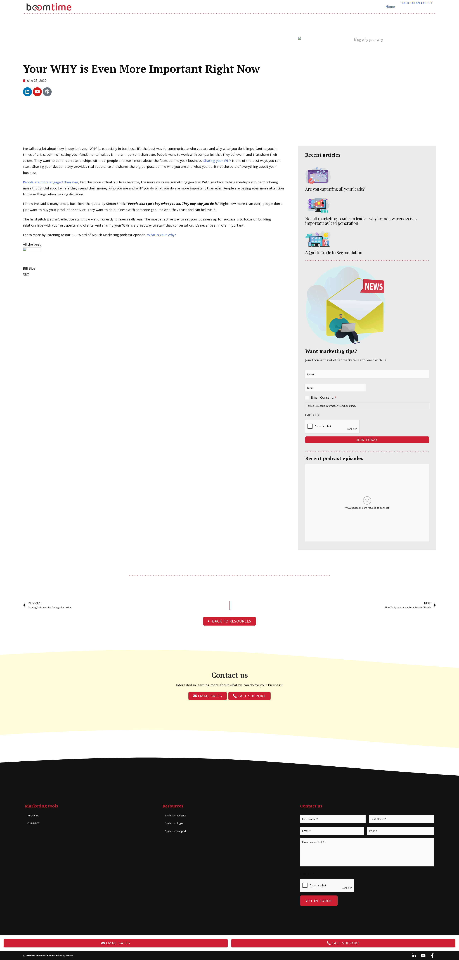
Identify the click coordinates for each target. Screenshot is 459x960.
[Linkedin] (27, 91)
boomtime (38, 955)
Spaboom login (174, 823)
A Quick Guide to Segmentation (333, 252)
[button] (416, 3)
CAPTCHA (312, 415)
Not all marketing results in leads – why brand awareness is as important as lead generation (361, 221)
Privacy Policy (64, 955)
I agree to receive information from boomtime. (331, 405)
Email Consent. (323, 397)
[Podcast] (47, 91)
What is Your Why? (161, 235)
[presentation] (332, 427)
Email (50, 955)
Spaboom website (175, 815)
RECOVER (33, 815)
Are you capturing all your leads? (335, 189)
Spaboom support (175, 831)
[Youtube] (37, 91)
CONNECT (33, 823)
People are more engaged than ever (50, 182)
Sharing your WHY (217, 160)
